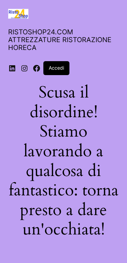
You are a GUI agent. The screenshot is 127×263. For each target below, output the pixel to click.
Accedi (56, 68)
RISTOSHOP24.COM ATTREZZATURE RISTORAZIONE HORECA (59, 40)
